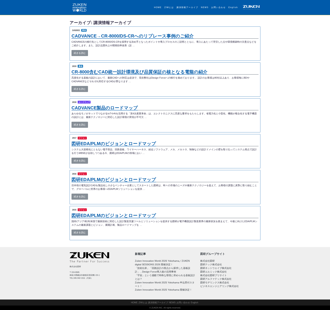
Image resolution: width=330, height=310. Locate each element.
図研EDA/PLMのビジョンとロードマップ (114, 143)
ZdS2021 (76, 30)
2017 (74, 138)
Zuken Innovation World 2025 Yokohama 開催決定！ (163, 289)
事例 (84, 30)
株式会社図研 (207, 260)
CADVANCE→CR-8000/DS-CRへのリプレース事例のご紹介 (133, 36)
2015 (74, 210)
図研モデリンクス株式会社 (214, 282)
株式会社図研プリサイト (213, 275)
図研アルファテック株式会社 (216, 279)
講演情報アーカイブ (187, 7)
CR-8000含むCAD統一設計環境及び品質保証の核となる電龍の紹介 (139, 71)
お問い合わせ (218, 7)
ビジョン (82, 138)
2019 (74, 66)
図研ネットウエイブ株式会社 (216, 268)
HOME (158, 7)
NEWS (204, 7)
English (233, 7)
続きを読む (80, 53)
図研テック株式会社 (211, 264)
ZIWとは (169, 7)
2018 (74, 102)
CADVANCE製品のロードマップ (105, 107)
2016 (74, 174)
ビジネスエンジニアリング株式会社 (219, 286)
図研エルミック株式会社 (213, 271)
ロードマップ (84, 102)
